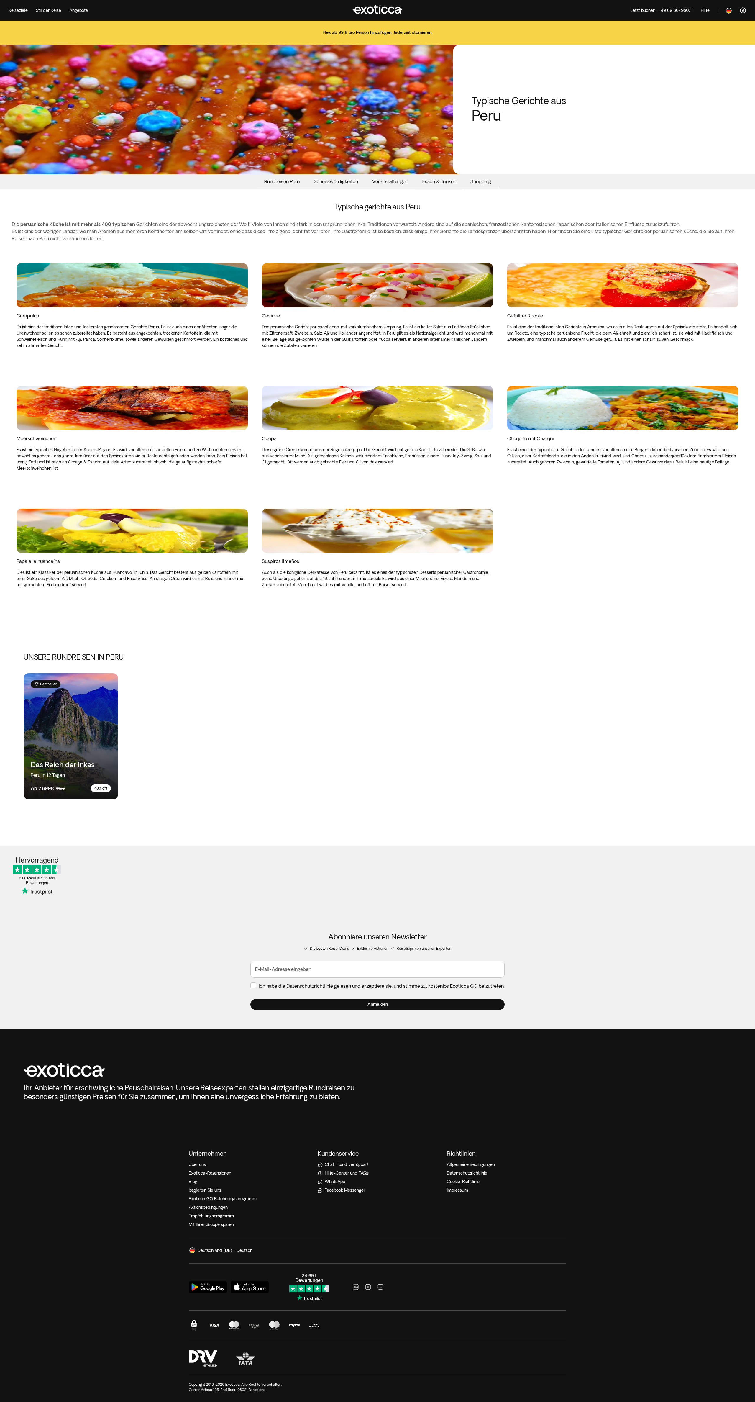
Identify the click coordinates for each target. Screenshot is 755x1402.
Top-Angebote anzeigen (377, 36)
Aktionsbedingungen (208, 1207)
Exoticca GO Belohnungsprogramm (223, 1198)
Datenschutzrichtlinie (309, 986)
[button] (377, 1004)
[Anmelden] (743, 10)
